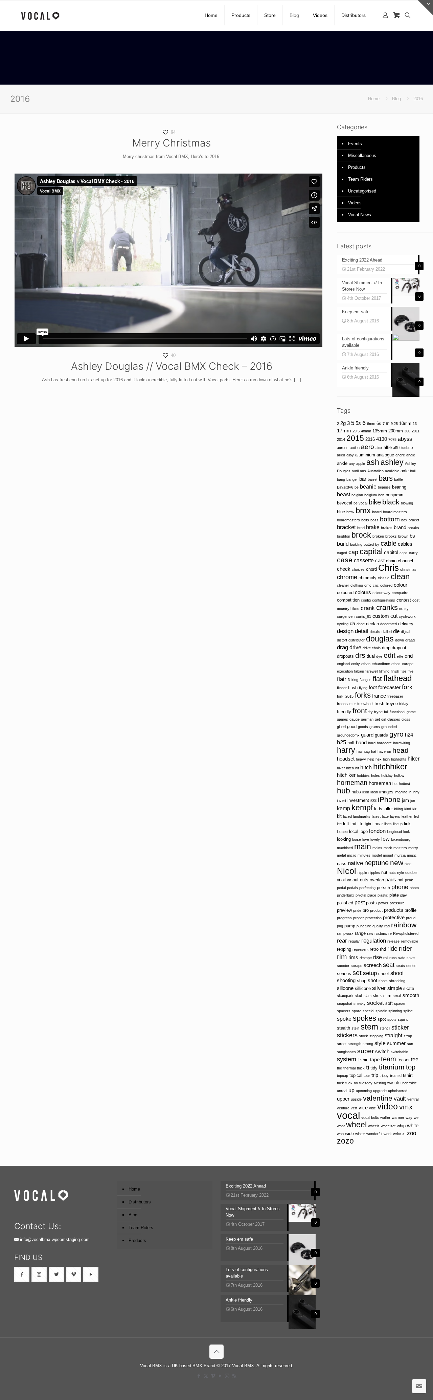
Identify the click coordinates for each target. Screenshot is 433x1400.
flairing (353, 680)
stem (369, 1026)
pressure (397, 903)
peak (409, 880)
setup (370, 973)
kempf (362, 807)
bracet (414, 520)
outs (364, 879)
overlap (377, 879)
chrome (347, 577)
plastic (383, 895)
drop (386, 647)
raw (370, 933)
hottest (404, 784)
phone (399, 887)
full (386, 712)
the (339, 1068)
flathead (397, 678)
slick (377, 995)
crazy (404, 609)
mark (388, 848)
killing (398, 809)
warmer (398, 1117)
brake (373, 527)
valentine (377, 1098)
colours (363, 592)
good (352, 726)
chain (391, 560)
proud (410, 918)
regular (354, 941)
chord (371, 569)
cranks (387, 607)
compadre (400, 593)
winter (360, 1134)
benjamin (394, 494)
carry (413, 553)
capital (371, 551)
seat (388, 965)
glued (341, 727)
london (377, 831)
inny (416, 792)
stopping (376, 1036)
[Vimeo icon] (212, 1376)
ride (392, 948)
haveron (384, 751)
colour (400, 585)
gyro (396, 734)
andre (400, 455)
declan (372, 623)
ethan (365, 664)
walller (385, 1117)
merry (413, 848)
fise (403, 671)
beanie (368, 486)
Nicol (346, 871)
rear (342, 940)
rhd (383, 949)
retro (374, 949)
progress (344, 918)
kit (339, 816)
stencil (385, 1028)
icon (365, 792)
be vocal (360, 503)
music (412, 855)
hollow (399, 775)
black (391, 502)
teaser (403, 1059)
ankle (342, 463)
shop (361, 980)
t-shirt (363, 1059)
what (341, 1126)
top (410, 1067)
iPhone (389, 799)
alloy (350, 455)
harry (346, 750)
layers (395, 816)
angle (410, 455)
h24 (409, 735)
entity (355, 664)
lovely (375, 839)
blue (341, 511)
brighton (343, 536)
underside (409, 1083)
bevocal (344, 502)
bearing (399, 487)
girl (383, 719)
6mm (371, 424)
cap (353, 552)
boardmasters (348, 520)
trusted (396, 1076)
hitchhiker (390, 766)
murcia (400, 855)
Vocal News (359, 214)
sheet (383, 973)
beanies (384, 487)
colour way (381, 593)
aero (367, 446)
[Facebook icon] (198, 1376)
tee (414, 1059)
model (377, 855)
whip (401, 1125)
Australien (375, 471)
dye (379, 656)
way (409, 1117)
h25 (341, 742)
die (396, 631)
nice (408, 864)
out (355, 879)
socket (375, 1002)
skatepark (345, 996)
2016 (370, 439)
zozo (345, 1140)
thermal (349, 1068)
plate (394, 895)
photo (414, 888)
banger (352, 479)
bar (362, 479)
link (407, 823)
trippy (384, 1076)
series (411, 966)
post (360, 902)
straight (393, 1035)
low (385, 839)
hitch (366, 767)
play (403, 895)
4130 (381, 439)
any (352, 463)
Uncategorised (362, 191)
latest (376, 816)
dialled (387, 632)
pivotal (361, 895)
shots (383, 981)
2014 (341, 439)
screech (373, 965)
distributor (356, 640)
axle (405, 470)
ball (412, 471)
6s (379, 423)
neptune (376, 862)
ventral (412, 1099)
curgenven (346, 616)
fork (407, 687)
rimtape (366, 958)
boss (374, 520)
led (416, 816)
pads (390, 879)
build (343, 544)
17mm (344, 430)
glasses (393, 719)
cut (393, 616)
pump (349, 925)
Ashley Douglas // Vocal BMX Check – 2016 (171, 366)
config (366, 600)
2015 (355, 438)
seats (400, 966)
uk (396, 1082)
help (370, 759)
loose (356, 839)
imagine (401, 792)
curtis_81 (363, 616)
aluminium (365, 454)
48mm (366, 431)
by (377, 544)
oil (343, 879)
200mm (395, 430)
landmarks (361, 816)
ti (367, 1067)
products (393, 910)
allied (341, 455)
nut (384, 872)
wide (349, 1133)
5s (358, 423)
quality (377, 926)
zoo (411, 1133)
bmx (363, 510)
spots (391, 1019)
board (377, 512)
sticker (400, 1027)
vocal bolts (370, 1117)
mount (388, 855)
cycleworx (407, 616)
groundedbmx (348, 735)
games (342, 719)
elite (400, 656)
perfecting (367, 888)
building (356, 544)
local (353, 831)
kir (414, 809)
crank (368, 608)
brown (403, 536)
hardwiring (401, 743)
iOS (373, 800)
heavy (361, 759)
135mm (379, 430)
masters (400, 848)
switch (382, 1051)
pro (366, 910)
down (399, 640)
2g (343, 423)
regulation (373, 940)
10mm (405, 423)
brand (400, 527)
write (397, 1134)
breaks (413, 528)
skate (408, 988)
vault (400, 1098)
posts (371, 902)
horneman (352, 782)
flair (341, 679)
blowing (407, 503)
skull (358, 996)
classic (383, 578)
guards (381, 735)
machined (345, 848)
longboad (394, 832)
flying (363, 688)
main (362, 846)
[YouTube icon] (220, 1376)
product (376, 910)
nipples (374, 873)
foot (373, 687)
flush (353, 687)
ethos (396, 664)
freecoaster (346, 704)
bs (412, 536)
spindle (381, 1011)
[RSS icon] (234, 1376)
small (397, 996)
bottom (390, 519)
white (412, 1125)
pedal (341, 888)
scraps (356, 966)
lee (339, 824)
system (346, 1059)
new (396, 862)
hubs (356, 791)
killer (388, 808)
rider (405, 948)
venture (343, 1108)
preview (344, 910)
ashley (392, 462)
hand (361, 742)
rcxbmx (380, 933)
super (365, 1051)
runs (393, 958)
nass (341, 863)
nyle (400, 873)
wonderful (374, 1134)
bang (341, 479)
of (338, 880)
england (343, 664)
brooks (391, 536)
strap (408, 1036)
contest (403, 600)
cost (415, 600)
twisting (380, 1083)
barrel (372, 479)
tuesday (365, 1083)
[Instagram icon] (227, 1376)
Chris (388, 567)
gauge (354, 719)
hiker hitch (345, 768)
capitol (391, 552)
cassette (364, 560)
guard (367, 735)
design (345, 631)
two (390, 1083)
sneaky (360, 1003)
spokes (364, 1018)
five (410, 671)
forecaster (389, 687)
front (359, 711)
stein (355, 1028)
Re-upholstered (405, 933)
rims (353, 957)
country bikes (348, 609)
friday (403, 704)
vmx (406, 1107)
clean (400, 576)
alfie (388, 447)
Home (374, 98)
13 (415, 424)
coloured (345, 592)
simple (394, 988)
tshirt (408, 1075)
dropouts (345, 656)
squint (403, 1019)
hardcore (384, 743)
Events (355, 143)
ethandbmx (381, 664)
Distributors (140, 1201)
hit (357, 768)
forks (363, 695)
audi (355, 471)
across (342, 448)
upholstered (397, 1091)
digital (405, 632)
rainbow (403, 925)
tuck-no (351, 1083)
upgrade (380, 1091)
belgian (357, 495)
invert (341, 800)
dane (361, 624)
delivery (405, 623)
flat (377, 678)
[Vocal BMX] (40, 15)
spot (382, 1019)
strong (368, 1044)
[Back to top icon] (216, 1352)
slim (387, 995)
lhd (353, 823)
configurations (383, 600)
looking (344, 839)
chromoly (368, 577)
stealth (343, 1028)
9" (387, 424)
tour (367, 1076)
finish (395, 671)
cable (388, 543)
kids (378, 808)
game (411, 712)
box (404, 520)
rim (342, 957)
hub (343, 790)
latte (385, 816)
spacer (400, 1003)
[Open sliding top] (425, 7)
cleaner (343, 585)
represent (360, 949)
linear (377, 823)
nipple (362, 873)
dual (371, 656)
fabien (359, 671)
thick (361, 1068)
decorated (388, 624)
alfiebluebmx (403, 448)
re (390, 933)
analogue (385, 454)
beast (343, 494)
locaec (342, 832)
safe (401, 958)
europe (407, 664)
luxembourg (400, 839)
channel (405, 560)
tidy (374, 1067)
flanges (365, 680)
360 (407, 431)
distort (342, 640)
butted (369, 544)
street (341, 1044)
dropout (399, 647)
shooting (346, 980)
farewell (371, 671)
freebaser (395, 696)
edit (389, 655)
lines (388, 824)
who (340, 1134)
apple (360, 463)
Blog (396, 98)
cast (380, 560)
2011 (415, 431)
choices (358, 569)
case (344, 560)
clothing (356, 585)
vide (372, 1108)
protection (373, 918)
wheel (356, 1124)
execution (345, 671)
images (386, 791)
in (410, 792)
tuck (340, 1083)
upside (356, 1099)
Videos (355, 202)
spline (408, 1011)
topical (355, 1075)
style (380, 1043)
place (371, 895)
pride (357, 910)
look (406, 832)
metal (341, 855)
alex (378, 448)
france (379, 696)
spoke (344, 1019)
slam (367, 996)
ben (381, 495)
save (411, 958)
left (346, 823)
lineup (398, 824)
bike (375, 502)
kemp (343, 808)
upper (343, 1099)
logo (364, 831)
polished (345, 902)
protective (394, 917)
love (365, 839)
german (367, 719)
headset (346, 759)
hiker (413, 758)
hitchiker (346, 775)
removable (409, 941)
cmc (367, 585)
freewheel (365, 704)
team (388, 1059)
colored (386, 585)
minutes (364, 855)
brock (361, 534)
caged (342, 553)
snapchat (344, 1003)
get (377, 719)
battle (398, 479)
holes (375, 775)
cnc (376, 585)
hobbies (363, 775)
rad (387, 926)
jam (405, 800)
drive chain (372, 648)
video (387, 1106)
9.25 (394, 424)
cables (405, 544)
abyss (405, 439)
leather (407, 816)
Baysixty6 (345, 487)
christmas (408, 569)
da (352, 623)
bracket (346, 527)
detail (361, 631)
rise (377, 957)
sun (410, 1044)
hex (378, 759)
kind (407, 809)
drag (342, 647)
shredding (397, 981)
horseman (380, 783)
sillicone (363, 988)
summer (396, 1043)
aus (363, 471)
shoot (397, 973)
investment (358, 800)
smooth (411, 995)
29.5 (356, 431)
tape (375, 1059)
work (388, 1134)
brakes (386, 528)
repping (344, 949)
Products (357, 167)
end (409, 656)
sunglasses (346, 1052)
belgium (370, 495)
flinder (342, 688)
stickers (347, 1035)
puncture (364, 926)
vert (354, 1108)
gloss (406, 719)
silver (379, 988)
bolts (365, 520)
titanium (392, 1067)
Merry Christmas (171, 143)
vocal (348, 1115)
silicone (345, 988)
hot (394, 784)
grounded (389, 727)
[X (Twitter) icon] (205, 1376)
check (343, 569)
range (360, 933)
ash (372, 462)
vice (363, 1107)
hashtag (363, 751)
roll (385, 958)
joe (412, 800)
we (416, 1117)
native (355, 863)
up (351, 1090)
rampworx (345, 933)
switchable (399, 1052)
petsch (383, 887)
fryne (378, 712)
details (375, 632)
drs (360, 655)
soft (389, 1003)
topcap (342, 1076)
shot (372, 980)
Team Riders (360, 179)
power (383, 903)
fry (370, 712)
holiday (387, 775)
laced (347, 816)
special (368, 1011)
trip (374, 1075)
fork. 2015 (345, 696)
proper (358, 918)
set (357, 972)
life (360, 823)
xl (404, 1133)
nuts (392, 873)
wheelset (388, 1126)
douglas (380, 638)
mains (377, 848)
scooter (343, 966)
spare (356, 1011)
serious (344, 973)
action (355, 448)
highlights (398, 759)
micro (351, 855)
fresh (379, 703)
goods (363, 727)
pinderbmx (345, 895)
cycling (342, 624)
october (411, 873)
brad (361, 528)
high (386, 759)
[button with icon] (21, 1274)
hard (371, 743)
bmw (350, 512)
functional (397, 712)
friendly (344, 711)
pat (400, 879)
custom (380, 616)
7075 (392, 439)
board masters (395, 512)
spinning (395, 1011)
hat (373, 751)
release (393, 941)
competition (348, 600)
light (368, 824)
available (392, 471)
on (349, 880)
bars (386, 478)
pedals (352, 888)
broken (378, 536)
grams (374, 727)
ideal (374, 792)
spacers (343, 1011)
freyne (392, 703)
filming (384, 671)
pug (340, 926)
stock (363, 1036)
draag (410, 640)
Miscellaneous (362, 155)
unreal (342, 1091)
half (351, 742)
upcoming (364, 1091)
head (400, 750)
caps (404, 553)
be (357, 487)
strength (354, 1044)
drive (355, 647)
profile (410, 910)
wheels (374, 1126)
